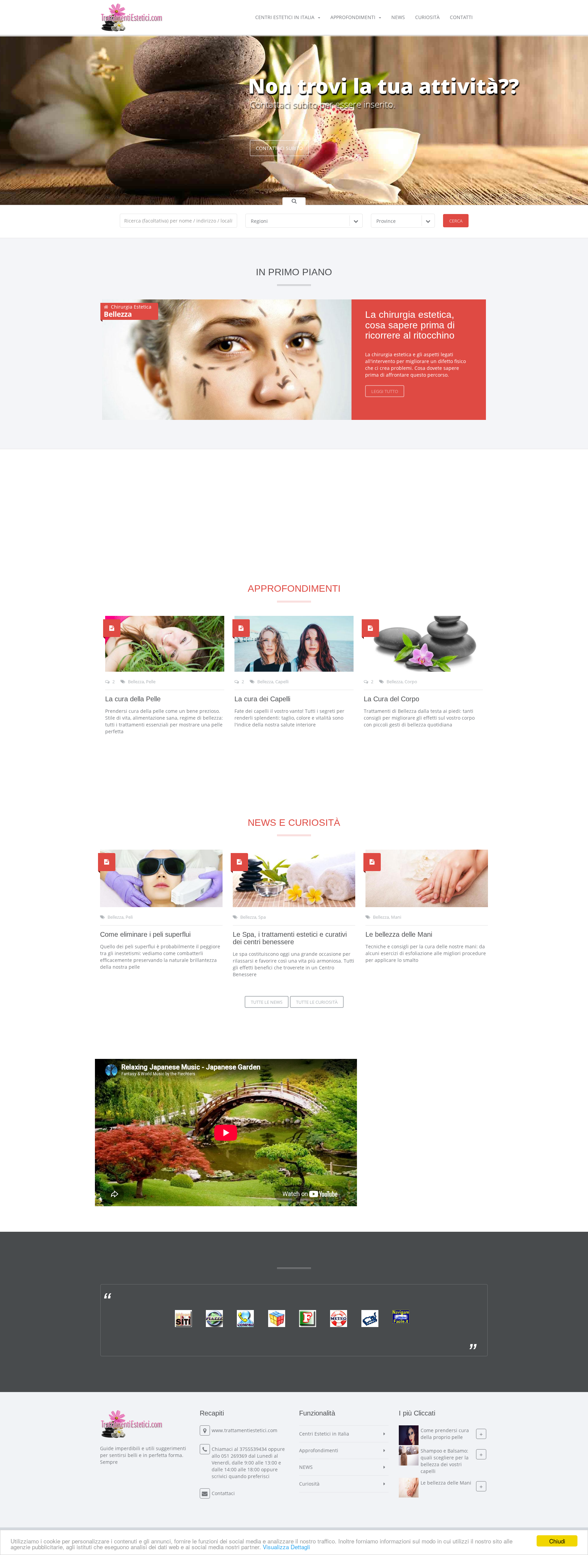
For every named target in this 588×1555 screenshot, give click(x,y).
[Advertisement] (294, 496)
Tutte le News (266, 1002)
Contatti (461, 17)
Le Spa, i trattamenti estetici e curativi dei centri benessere (290, 938)
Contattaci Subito (279, 148)
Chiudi (557, 1541)
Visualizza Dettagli (286, 1546)
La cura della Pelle (133, 699)
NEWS (398, 17)
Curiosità (427, 17)
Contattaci (223, 1493)
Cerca (455, 221)
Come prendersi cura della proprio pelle (445, 1433)
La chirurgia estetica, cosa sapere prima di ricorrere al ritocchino (410, 325)
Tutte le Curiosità (317, 1002)
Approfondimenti (352, 17)
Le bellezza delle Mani (398, 934)
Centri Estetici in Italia (284, 17)
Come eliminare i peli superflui (145, 934)
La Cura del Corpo (391, 699)
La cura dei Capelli (262, 699)
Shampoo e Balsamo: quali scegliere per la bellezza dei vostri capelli (445, 1460)
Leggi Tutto (384, 391)
